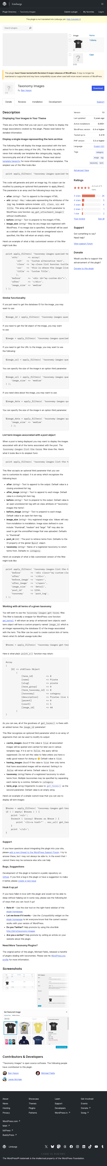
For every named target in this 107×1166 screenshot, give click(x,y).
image (96, 158)
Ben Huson (26, 90)
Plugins (32, 1108)
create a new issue (27, 881)
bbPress (8, 1130)
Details (8, 102)
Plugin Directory (9, 12)
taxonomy (94, 163)
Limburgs (13, 1146)
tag (102, 158)
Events (84, 1103)
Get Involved (87, 1099)
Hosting (6, 1108)
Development (55, 102)
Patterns (33, 1112)
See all (101, 218)
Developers (60, 1108)
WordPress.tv (62, 1112)
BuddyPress (10, 1135)
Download (98, 88)
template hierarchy (11, 161)
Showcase (34, 1099)
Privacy (6, 1112)
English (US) (99, 146)
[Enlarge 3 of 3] (65, 1013)
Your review (79, 218)
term (101, 163)
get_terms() (8, 620)
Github (6, 877)
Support (100, 102)
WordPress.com (11, 1121)
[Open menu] (103, 4)
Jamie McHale (15, 1079)
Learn (57, 1099)
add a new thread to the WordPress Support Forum (34, 852)
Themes (32, 1103)
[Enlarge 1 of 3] (31, 977)
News (5, 1103)
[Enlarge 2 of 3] (65, 977)
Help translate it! (74, 19)
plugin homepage (15, 911)
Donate (86, 1108)
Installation (37, 102)
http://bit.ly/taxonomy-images (21, 931)
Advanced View (81, 170)
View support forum (83, 243)
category (99, 152)
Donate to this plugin (84, 268)
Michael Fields (48, 1073)
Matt (6, 1125)
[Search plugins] (30, 28)
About (5, 1099)
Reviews (22, 102)
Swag (85, 1112)
